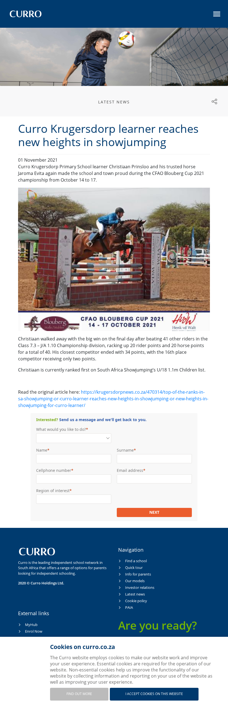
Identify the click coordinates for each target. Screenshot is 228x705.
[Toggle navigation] (217, 14)
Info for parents (138, 574)
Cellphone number (53, 470)
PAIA (129, 607)
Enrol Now (33, 631)
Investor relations (139, 587)
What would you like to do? (61, 429)
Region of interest (53, 490)
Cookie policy (136, 600)
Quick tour (134, 567)
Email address (130, 470)
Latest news (135, 594)
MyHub (31, 624)
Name (41, 450)
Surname (125, 450)
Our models (135, 580)
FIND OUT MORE (79, 693)
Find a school (136, 560)
